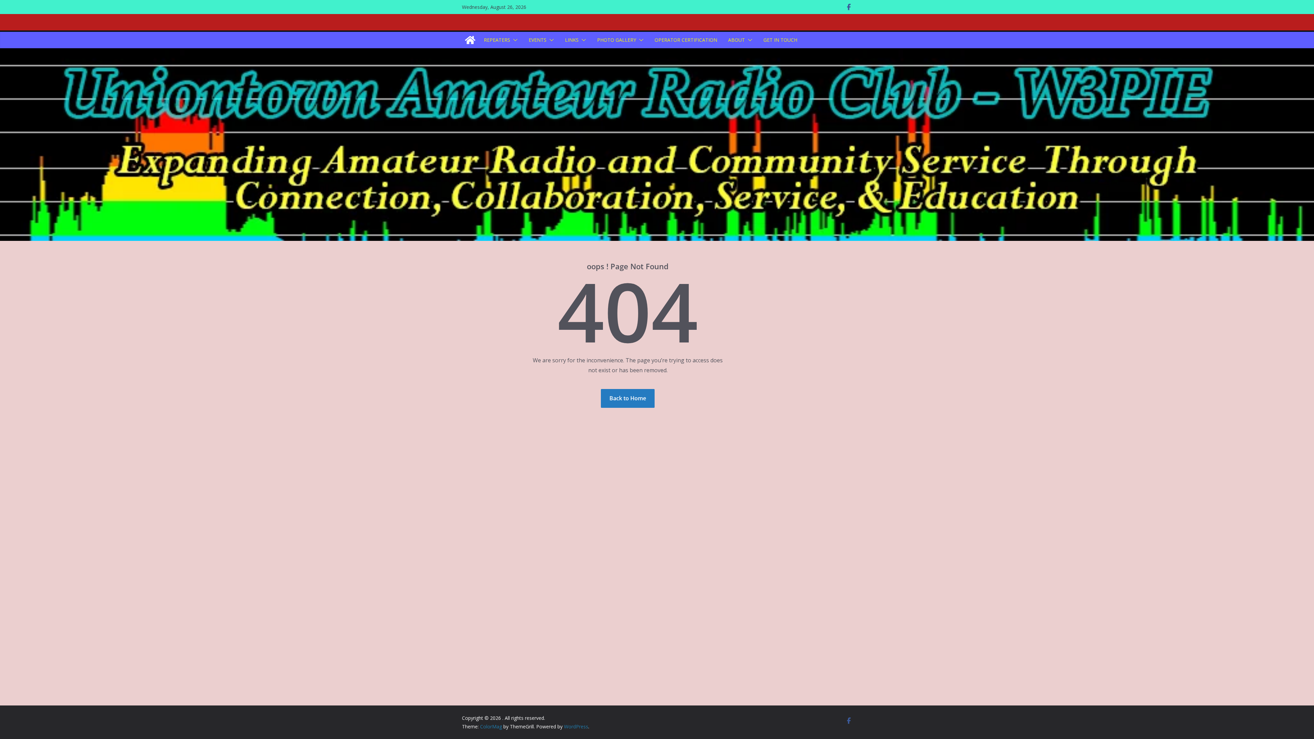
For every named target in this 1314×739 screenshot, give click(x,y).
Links (572, 40)
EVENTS (537, 40)
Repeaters (497, 40)
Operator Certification (686, 40)
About (736, 40)
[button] (514, 40)
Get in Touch (780, 40)
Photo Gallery (616, 40)
